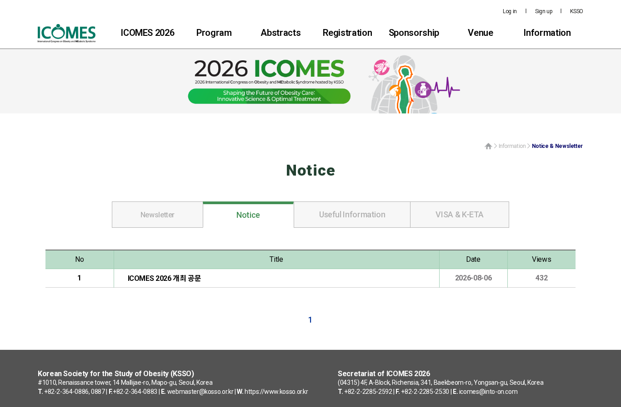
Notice (248, 215)
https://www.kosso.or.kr (276, 391)
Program (213, 32)
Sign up (543, 11)
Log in (510, 11)
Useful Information (352, 214)
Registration (347, 32)
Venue (480, 32)
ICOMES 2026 (147, 32)
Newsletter (157, 215)
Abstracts (280, 32)
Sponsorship (414, 32)
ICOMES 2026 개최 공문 (164, 278)
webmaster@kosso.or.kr (200, 391)
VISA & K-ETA (460, 214)
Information (547, 32)
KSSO (576, 11)
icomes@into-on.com (488, 391)
